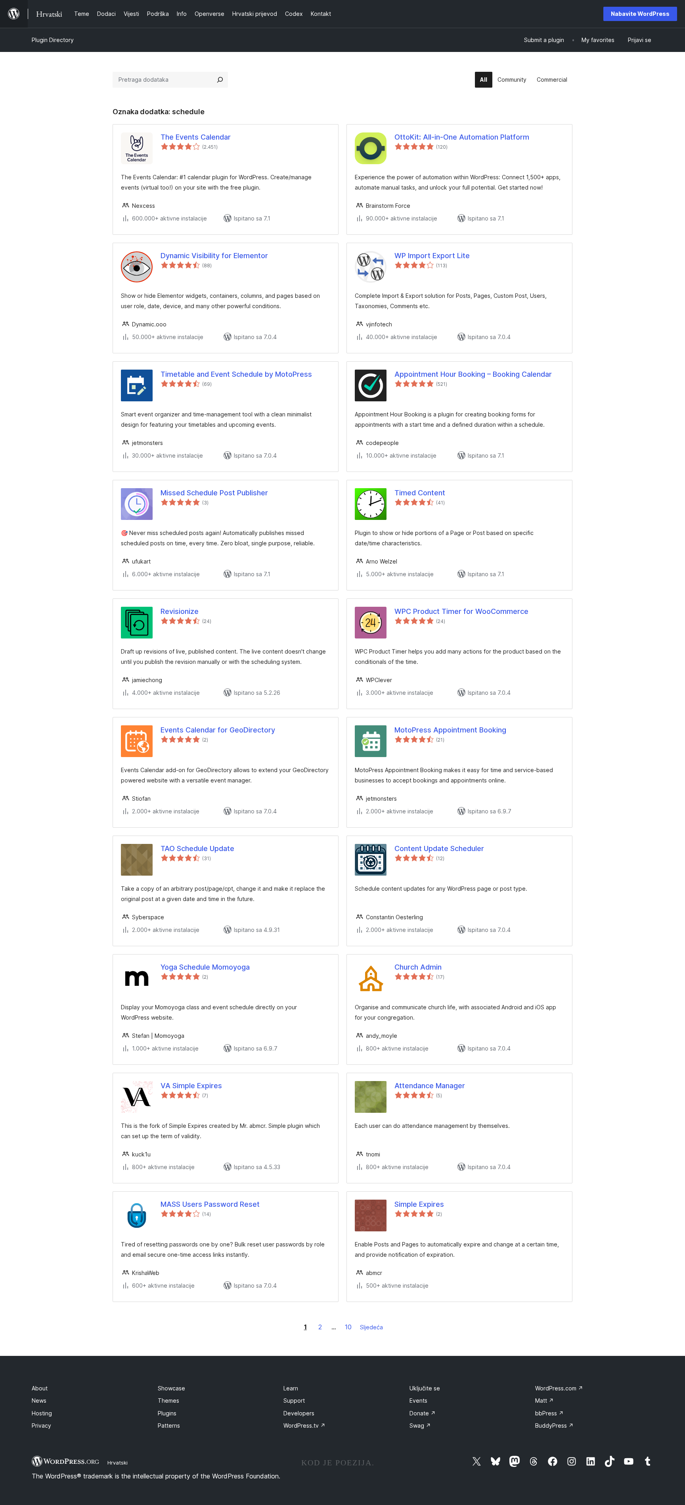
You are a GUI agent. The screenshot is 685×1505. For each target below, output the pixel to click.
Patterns (169, 1425)
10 (348, 1327)
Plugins (167, 1413)
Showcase (171, 1388)
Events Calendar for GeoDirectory (218, 730)
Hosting (42, 1413)
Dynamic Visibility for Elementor (214, 255)
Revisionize (180, 611)
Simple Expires (419, 1204)
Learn (290, 1388)
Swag (420, 1425)
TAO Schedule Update (197, 848)
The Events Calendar (196, 137)
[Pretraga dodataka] (220, 80)
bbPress (549, 1413)
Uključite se (424, 1388)
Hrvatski (117, 1462)
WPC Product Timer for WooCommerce (461, 611)
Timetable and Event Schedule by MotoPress (236, 374)
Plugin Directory (53, 39)
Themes (168, 1400)
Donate (422, 1413)
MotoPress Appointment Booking (450, 730)
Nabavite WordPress (640, 13)
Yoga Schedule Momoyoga (205, 967)
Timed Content (419, 493)
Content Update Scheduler (439, 848)
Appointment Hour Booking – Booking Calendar (473, 374)
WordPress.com (559, 1388)
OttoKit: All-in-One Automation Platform (461, 137)
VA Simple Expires (191, 1085)
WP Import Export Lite (432, 255)
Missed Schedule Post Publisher (214, 493)
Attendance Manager (429, 1085)
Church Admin (418, 967)
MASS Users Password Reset (210, 1204)
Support (294, 1400)
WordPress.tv (304, 1425)
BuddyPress (554, 1425)
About (40, 1388)
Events (418, 1400)
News (39, 1400)
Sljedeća (371, 1327)
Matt (544, 1400)
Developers (298, 1413)
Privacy (41, 1425)
